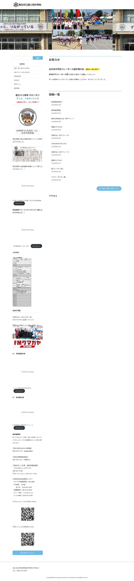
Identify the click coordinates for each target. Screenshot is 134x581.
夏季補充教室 (56, 110)
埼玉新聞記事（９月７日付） (21, 246)
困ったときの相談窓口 (24, 527)
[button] (65, 49)
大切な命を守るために (59, 144)
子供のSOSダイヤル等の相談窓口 (23, 501)
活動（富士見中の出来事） (22, 68)
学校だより (17, 84)
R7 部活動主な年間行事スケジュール (23, 425)
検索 (37, 58)
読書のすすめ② (56, 127)
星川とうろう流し (57, 169)
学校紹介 (16, 80)
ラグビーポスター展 (58, 177)
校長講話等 (17, 76)
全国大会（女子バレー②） (60, 135)
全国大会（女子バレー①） (60, 152)
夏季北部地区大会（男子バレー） (63, 118)
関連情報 (16, 88)
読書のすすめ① (56, 160)
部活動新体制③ (56, 102)
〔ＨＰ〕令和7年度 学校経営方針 (22, 388)
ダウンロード (19, 203)
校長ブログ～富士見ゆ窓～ (22, 72)
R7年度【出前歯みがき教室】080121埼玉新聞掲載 (27, 200)
